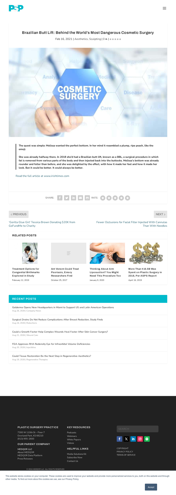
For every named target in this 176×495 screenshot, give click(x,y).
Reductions (31, 323)
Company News (33, 310)
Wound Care (32, 335)
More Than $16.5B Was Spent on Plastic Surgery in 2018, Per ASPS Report (145, 272)
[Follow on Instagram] (140, 439)
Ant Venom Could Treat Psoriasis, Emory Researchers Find (65, 272)
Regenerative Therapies (37, 359)
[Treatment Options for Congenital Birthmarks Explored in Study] (29, 253)
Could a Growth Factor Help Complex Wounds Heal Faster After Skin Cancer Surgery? (60, 331)
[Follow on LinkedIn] (133, 439)
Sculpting (95, 39)
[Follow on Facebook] (119, 439)
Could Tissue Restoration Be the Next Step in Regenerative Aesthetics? (51, 356)
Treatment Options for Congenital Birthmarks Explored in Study (26, 272)
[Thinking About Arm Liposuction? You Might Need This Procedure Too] (107, 253)
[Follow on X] (126, 439)
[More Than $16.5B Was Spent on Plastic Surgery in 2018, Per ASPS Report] (146, 253)
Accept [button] (151, 487)
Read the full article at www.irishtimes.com (42, 176)
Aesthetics (81, 39)
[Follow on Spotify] (147, 439)
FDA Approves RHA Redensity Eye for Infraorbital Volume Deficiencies (51, 344)
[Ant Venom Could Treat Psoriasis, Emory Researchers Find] (68, 253)
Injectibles (31, 347)
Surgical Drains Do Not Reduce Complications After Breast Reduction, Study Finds (57, 319)
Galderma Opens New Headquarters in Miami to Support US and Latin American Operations (63, 307)
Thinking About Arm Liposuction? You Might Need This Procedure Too (105, 272)
